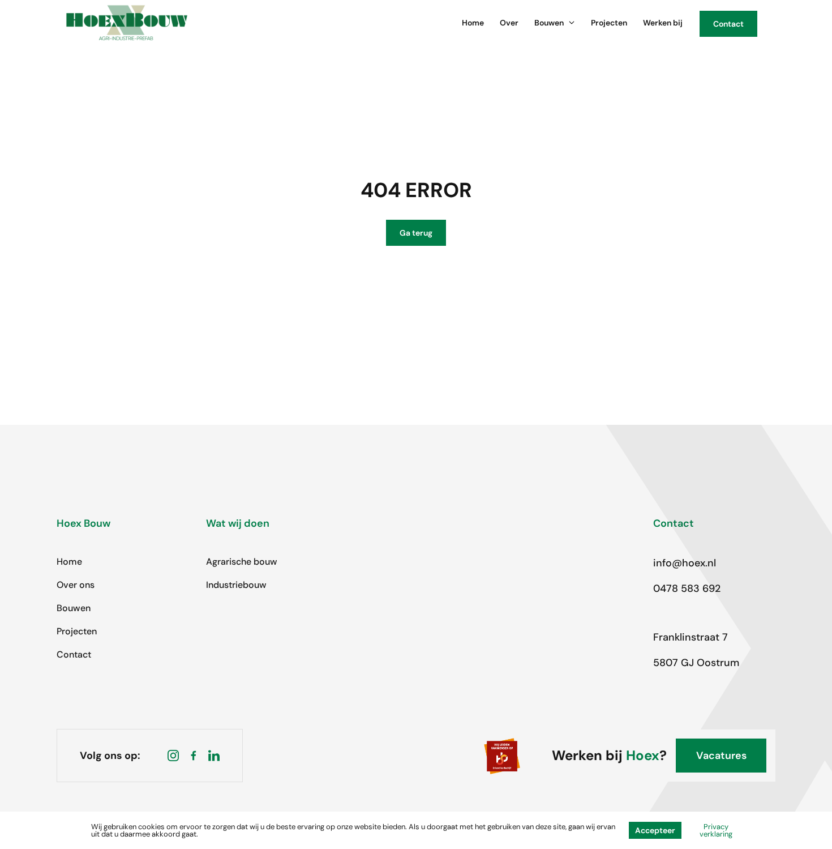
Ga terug (416, 233)
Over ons (76, 585)
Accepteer (655, 830)
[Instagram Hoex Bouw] (173, 755)
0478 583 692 (687, 588)
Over (509, 23)
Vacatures (721, 755)
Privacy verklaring (716, 830)
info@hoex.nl (684, 563)
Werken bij (663, 23)
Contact (74, 654)
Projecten (609, 23)
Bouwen (549, 23)
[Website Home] (127, 23)
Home (473, 23)
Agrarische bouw (241, 562)
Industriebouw (236, 585)
